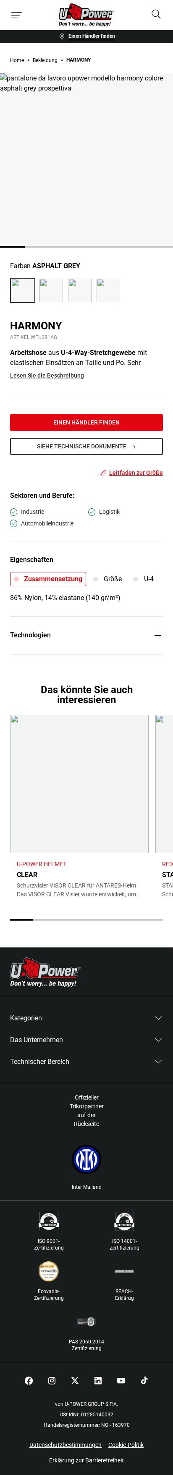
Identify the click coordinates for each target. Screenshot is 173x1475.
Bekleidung (45, 60)
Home (17, 60)
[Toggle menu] (17, 15)
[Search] (156, 15)
